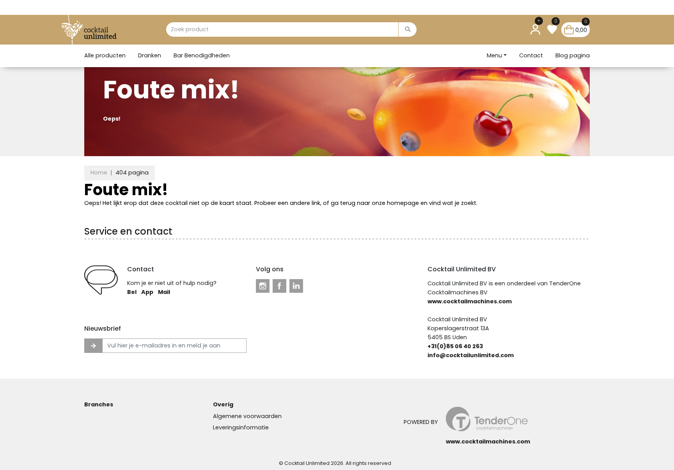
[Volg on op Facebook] (279, 286)
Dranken (149, 55)
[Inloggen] (535, 29)
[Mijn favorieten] (552, 29)
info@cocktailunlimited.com (470, 355)
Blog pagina (572, 55)
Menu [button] (494, 55)
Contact (531, 55)
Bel (132, 292)
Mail (164, 292)
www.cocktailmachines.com (469, 301)
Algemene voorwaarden (247, 416)
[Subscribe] (93, 345)
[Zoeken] (407, 29)
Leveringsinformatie (241, 427)
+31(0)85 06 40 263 (455, 346)
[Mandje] (569, 29)
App (147, 292)
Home (98, 172)
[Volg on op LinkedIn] (296, 286)
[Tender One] (99, 30)
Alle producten (105, 55)
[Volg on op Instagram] (263, 286)
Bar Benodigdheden (202, 55)
